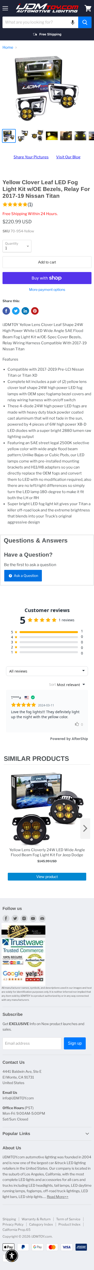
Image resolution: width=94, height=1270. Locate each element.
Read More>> (57, 1196)
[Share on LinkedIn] (25, 311)
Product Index (69, 1224)
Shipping (9, 1219)
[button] (72, 22)
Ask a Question (25, 575)
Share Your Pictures (31, 157)
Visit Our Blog (68, 157)
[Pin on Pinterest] (35, 311)
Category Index (41, 1224)
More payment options (47, 290)
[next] (85, 828)
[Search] (84, 22)
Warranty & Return (36, 1219)
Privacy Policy (13, 1224)
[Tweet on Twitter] (16, 311)
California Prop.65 (17, 1230)
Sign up (75, 1043)
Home (8, 47)
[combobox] (40, 22)
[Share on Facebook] (6, 311)
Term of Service (68, 1219)
